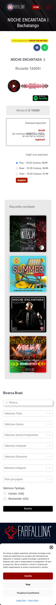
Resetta (28, 508)
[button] (51, 547)
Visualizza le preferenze (28, 593)
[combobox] (30, 403)
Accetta (28, 576)
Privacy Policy (33, 600)
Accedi (41, 130)
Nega (28, 584)
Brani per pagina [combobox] (14, 479)
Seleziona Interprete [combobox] (15, 445)
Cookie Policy (21, 600)
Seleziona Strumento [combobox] (16, 456)
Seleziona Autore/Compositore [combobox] (21, 435)
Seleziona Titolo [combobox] (13, 413)
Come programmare (29, 40)
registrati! (40, 139)
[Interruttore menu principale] (48, 7)
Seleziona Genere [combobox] (14, 424)
